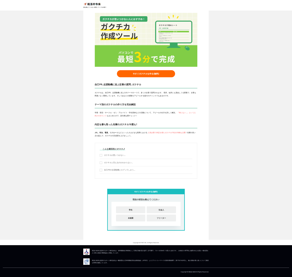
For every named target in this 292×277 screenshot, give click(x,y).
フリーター (161, 218)
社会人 (161, 210)
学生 (131, 210)
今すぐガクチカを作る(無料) (146, 73)
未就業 (130, 218)
